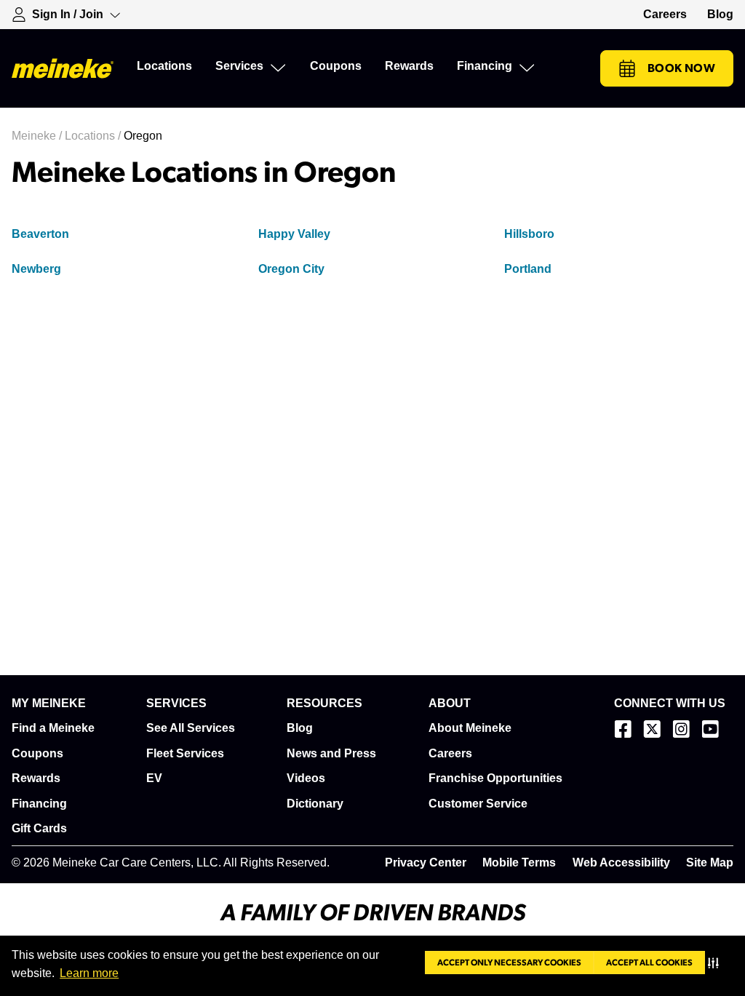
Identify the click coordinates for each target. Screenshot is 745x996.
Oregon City (291, 269)
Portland (527, 269)
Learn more (89, 973)
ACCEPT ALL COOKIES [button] (649, 962)
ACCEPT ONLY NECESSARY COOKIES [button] (509, 962)
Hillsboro (529, 234)
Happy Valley (294, 234)
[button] (716, 962)
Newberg (36, 269)
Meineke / (38, 136)
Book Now (681, 68)
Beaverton (40, 234)
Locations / (94, 136)
